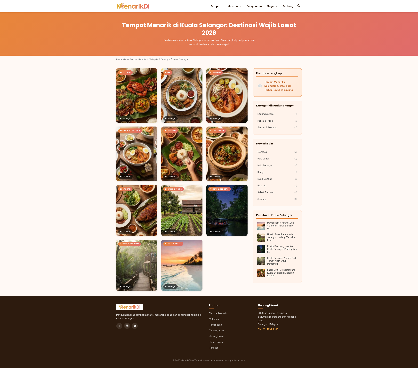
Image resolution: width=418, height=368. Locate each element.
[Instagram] (127, 326)
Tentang (287, 6)
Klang (277, 172)
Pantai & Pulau (277, 120)
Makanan (233, 6)
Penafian (213, 347)
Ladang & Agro (277, 114)
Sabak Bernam (277, 192)
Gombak (277, 151)
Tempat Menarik (218, 313)
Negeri (271, 6)
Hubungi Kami (216, 336)
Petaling (277, 185)
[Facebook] (119, 326)
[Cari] (299, 6)
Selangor (165, 59)
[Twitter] (135, 326)
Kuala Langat (277, 178)
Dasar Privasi (216, 342)
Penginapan (254, 6)
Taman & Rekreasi (277, 127)
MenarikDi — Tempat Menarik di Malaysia (137, 59)
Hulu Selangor (277, 165)
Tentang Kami (216, 330)
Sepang (277, 199)
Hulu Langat (277, 158)
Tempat (215, 6)
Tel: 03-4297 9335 (268, 329)
